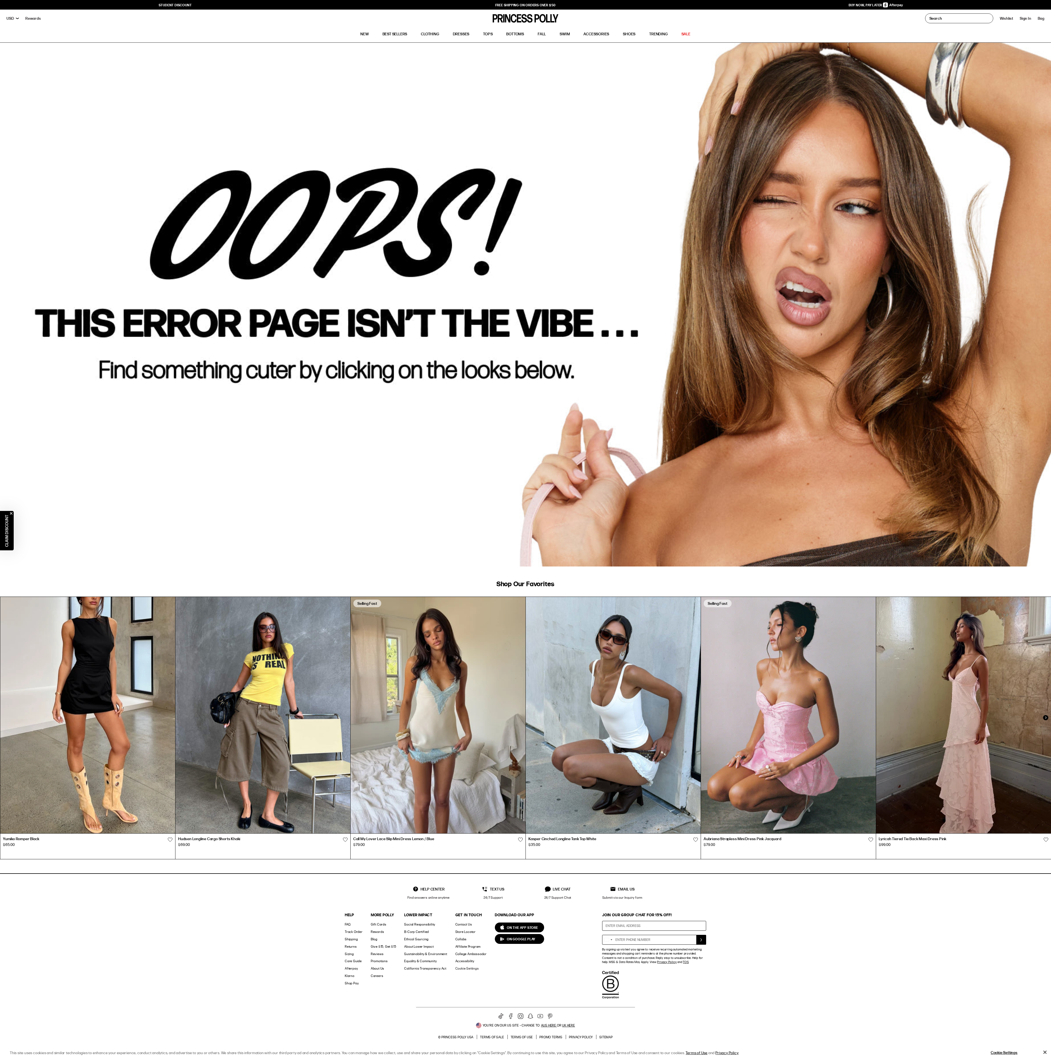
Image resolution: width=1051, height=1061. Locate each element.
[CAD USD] (13, 18)
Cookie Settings (467, 968)
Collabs (461, 939)
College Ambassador (471, 954)
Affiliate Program (468, 946)
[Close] (1045, 1052)
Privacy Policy (667, 962)
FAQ (347, 924)
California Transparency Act (425, 968)
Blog (374, 939)
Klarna (349, 976)
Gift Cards (378, 924)
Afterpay (351, 968)
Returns (351, 946)
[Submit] (701, 940)
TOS (686, 962)
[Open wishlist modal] (170, 839)
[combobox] (608, 939)
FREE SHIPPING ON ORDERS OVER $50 (525, 5)
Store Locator (465, 932)
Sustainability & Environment (425, 954)
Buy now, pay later (866, 5)
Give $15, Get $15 (383, 946)
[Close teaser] (11, 513)
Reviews (377, 954)
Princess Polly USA (457, 1037)
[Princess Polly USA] (525, 18)
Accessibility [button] (464, 961)
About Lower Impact (419, 946)
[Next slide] (1045, 718)
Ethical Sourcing (416, 939)
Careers (377, 976)
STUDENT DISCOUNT (175, 5)
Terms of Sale (492, 1037)
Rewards (377, 932)
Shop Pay (352, 983)
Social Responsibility (419, 924)
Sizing (349, 954)
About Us (377, 968)
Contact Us (463, 924)
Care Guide (353, 961)
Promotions (379, 961)
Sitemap (606, 1037)
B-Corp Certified (416, 932)
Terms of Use (522, 1037)
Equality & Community (420, 961)
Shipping (351, 939)
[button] (1041, 18)
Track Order (354, 932)
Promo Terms (550, 1037)
